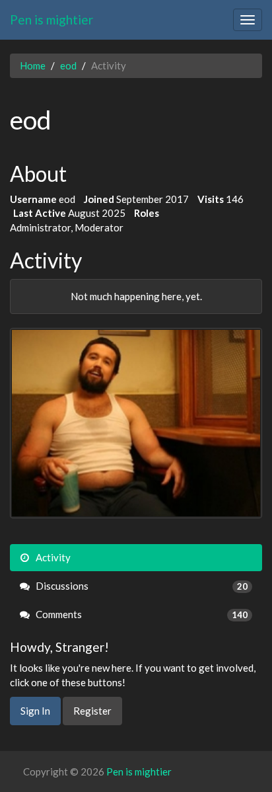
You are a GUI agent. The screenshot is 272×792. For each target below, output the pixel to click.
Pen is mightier (51, 19)
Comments (141, 614)
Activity (52, 557)
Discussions (141, 586)
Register (92, 711)
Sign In (35, 711)
